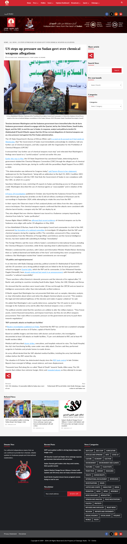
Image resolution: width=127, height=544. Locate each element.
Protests (98, 503)
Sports (85, 3)
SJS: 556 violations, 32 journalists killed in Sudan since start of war (24, 386)
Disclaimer (22, 534)
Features (89, 467)
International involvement (96, 479)
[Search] (122, 2)
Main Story (107, 487)
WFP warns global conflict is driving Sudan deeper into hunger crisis (62, 451)
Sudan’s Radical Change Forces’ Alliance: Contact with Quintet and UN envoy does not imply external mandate (63, 471)
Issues (50, 3)
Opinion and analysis (94, 499)
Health (88, 475)
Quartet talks (26, 269)
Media (117, 487)
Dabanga (95, 3)
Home (29, 3)
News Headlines (92, 495)
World (88, 519)
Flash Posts (107, 467)
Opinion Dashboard (62, 3)
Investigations (91, 483)
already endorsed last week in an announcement (44, 272)
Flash (97, 467)
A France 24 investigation (15, 194)
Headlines (110, 471)
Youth (96, 519)
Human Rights (99, 475)
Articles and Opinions (94, 455)
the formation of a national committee (30, 230)
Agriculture (110, 451)
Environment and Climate (109, 463)
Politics (43, 3)
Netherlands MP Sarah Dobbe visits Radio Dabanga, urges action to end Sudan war (66, 386)
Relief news (111, 507)
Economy (98, 459)
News (35, 3)
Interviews (114, 479)
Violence (116, 515)
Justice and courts (93, 487)
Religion (89, 511)
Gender (100, 471)
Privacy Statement (10, 534)
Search (116, 70)
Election (108, 459)
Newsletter (105, 495)
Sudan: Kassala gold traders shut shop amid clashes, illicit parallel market (61, 465)
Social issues (105, 515)
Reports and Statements (104, 511)
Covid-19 (115, 455)
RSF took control (59, 360)
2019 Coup (89, 451)
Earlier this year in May (14, 159)
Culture (89, 459)
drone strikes (29, 343)
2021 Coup (99, 451)
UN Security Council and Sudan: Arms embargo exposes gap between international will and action (63, 458)
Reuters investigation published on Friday (23, 327)
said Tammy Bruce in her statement (62, 171)
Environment (91, 463)
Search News (93, 63)
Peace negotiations (112, 499)
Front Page (90, 471)
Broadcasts (75, 3)
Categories (93, 102)
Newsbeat (114, 491)
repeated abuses (54, 370)
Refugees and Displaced (95, 507)
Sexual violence (92, 515)
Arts (107, 455)
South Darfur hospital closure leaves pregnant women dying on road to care (62, 478)
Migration (89, 491)
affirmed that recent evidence (43, 220)
